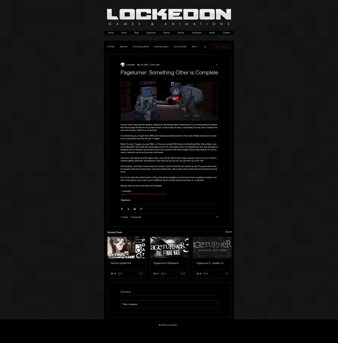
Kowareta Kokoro (161, 47)
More (194, 47)
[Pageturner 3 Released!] (169, 247)
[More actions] (216, 64)
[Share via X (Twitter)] (128, 209)
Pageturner (125, 200)
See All (228, 232)
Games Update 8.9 (121, 263)
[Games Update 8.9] (126, 247)
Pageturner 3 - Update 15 (209, 263)
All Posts (110, 47)
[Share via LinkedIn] (134, 209)
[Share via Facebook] (122, 209)
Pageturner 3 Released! (166, 263)
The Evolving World (140, 47)
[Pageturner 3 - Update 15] (212, 247)
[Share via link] (141, 209)
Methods (123, 47)
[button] (166, 33)
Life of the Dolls (180, 47)
